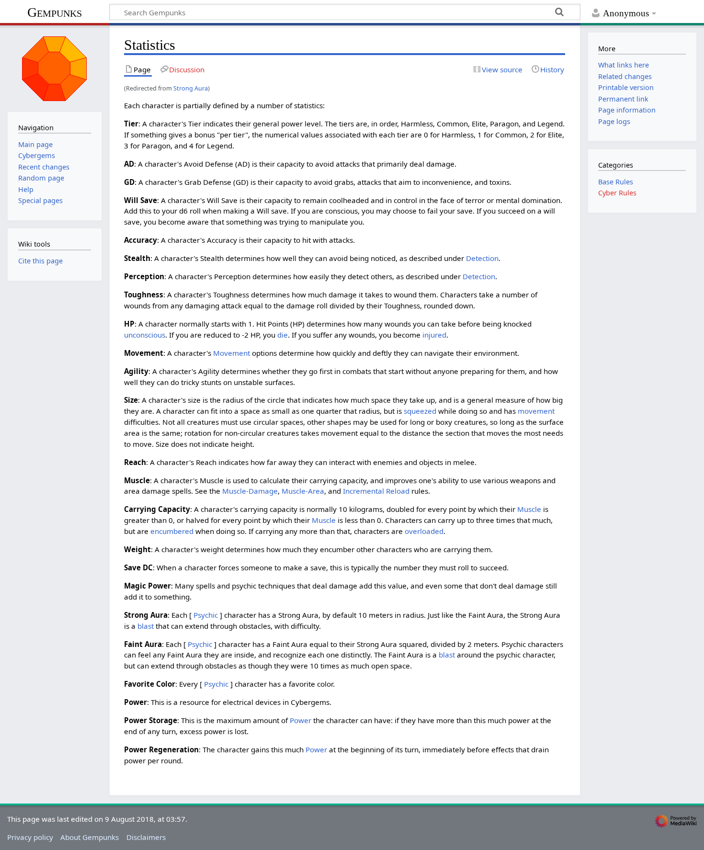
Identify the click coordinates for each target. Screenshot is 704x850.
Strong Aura (190, 88)
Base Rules (615, 181)
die (282, 335)
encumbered (171, 531)
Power (300, 720)
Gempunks (54, 12)
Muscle (529, 509)
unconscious (144, 335)
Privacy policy (30, 837)
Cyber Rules (617, 192)
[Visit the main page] (54, 67)
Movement (231, 353)
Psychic (205, 615)
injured (434, 335)
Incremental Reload (376, 491)
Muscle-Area (303, 491)
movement (536, 411)
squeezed (420, 411)
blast (145, 626)
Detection (482, 258)
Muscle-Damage (250, 491)
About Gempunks (89, 837)
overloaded (424, 531)
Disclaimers (146, 837)
